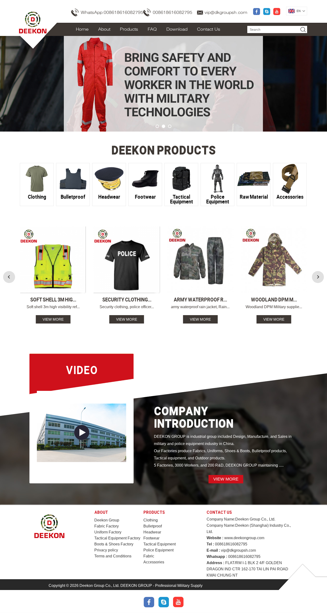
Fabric (148, 556)
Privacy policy (106, 550)
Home (82, 29)
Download (176, 29)
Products (129, 29)
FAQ (152, 29)
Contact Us (208, 29)
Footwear (151, 538)
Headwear (152, 532)
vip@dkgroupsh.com (226, 12)
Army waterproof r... (200, 299)
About (104, 29)
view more (53, 319)
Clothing (150, 520)
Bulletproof (152, 526)
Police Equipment (158, 550)
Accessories (153, 562)
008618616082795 (172, 12)
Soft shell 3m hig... (53, 299)
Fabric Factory (106, 526)
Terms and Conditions (112, 556)
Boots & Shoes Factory (113, 544)
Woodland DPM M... (274, 299)
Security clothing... (126, 299)
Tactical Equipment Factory (117, 538)
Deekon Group (106, 520)
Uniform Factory (107, 532)
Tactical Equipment (159, 544)
